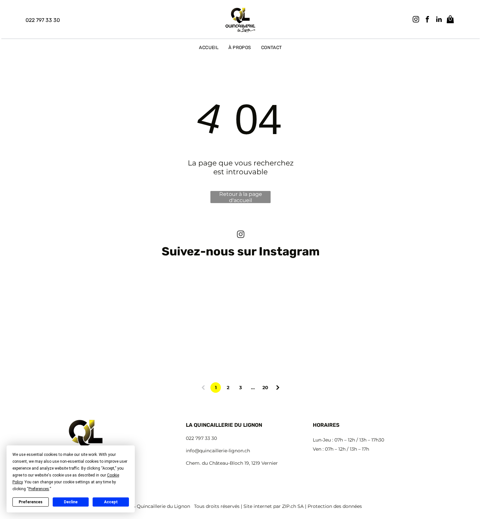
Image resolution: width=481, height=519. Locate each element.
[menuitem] (208, 47)
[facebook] (427, 20)
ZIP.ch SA (293, 506)
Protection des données (335, 506)
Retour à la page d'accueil (240, 197)
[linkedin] (439, 20)
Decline (71, 502)
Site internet (257, 506)
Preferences (31, 502)
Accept (111, 502)
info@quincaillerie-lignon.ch (218, 451)
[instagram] (416, 20)
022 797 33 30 (201, 438)
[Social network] (450, 20)
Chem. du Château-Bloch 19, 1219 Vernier (232, 463)
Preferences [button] (38, 489)
